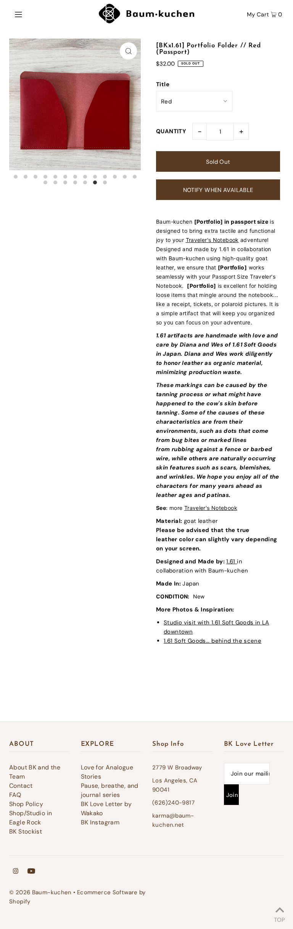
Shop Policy (26, 804)
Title (162, 84)
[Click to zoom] (128, 51)
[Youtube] (31, 871)
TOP (279, 918)
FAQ (15, 795)
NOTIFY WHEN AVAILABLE (218, 190)
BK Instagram (100, 822)
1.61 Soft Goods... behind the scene (212, 641)
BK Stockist (25, 831)
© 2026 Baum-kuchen (40, 892)
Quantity (171, 131)
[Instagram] (15, 871)
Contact (21, 786)
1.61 (230, 561)
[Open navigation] (33, 13)
